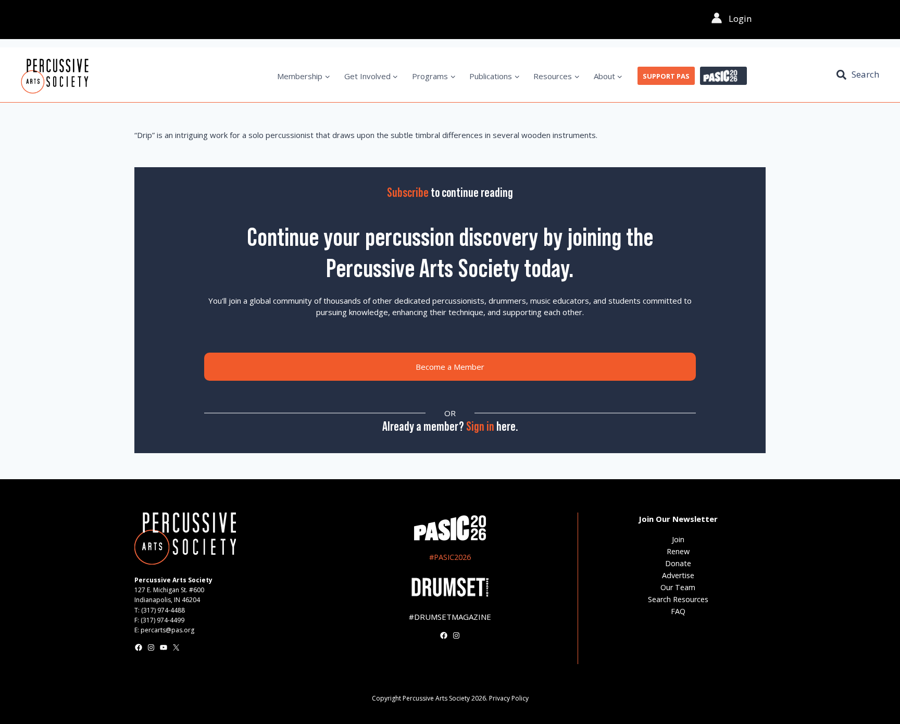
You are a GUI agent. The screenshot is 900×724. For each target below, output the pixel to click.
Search (865, 74)
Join (678, 539)
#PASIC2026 (450, 557)
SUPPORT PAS (666, 76)
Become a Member (450, 366)
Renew (678, 551)
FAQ (678, 611)
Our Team (677, 587)
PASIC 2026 (723, 76)
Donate (678, 563)
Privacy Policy (509, 698)
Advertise (678, 575)
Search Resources (678, 599)
